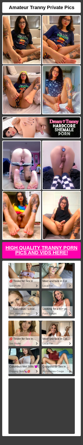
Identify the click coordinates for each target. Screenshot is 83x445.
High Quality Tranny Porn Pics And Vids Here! (41, 250)
